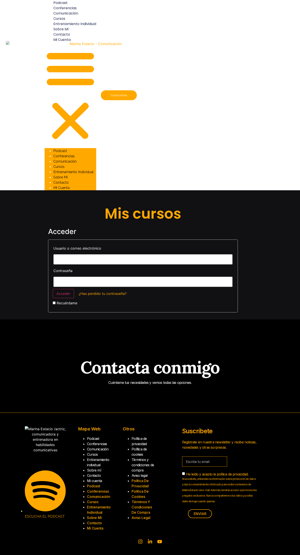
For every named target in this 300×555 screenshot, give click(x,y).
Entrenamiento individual (74, 23)
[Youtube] (159, 541)
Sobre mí (61, 29)
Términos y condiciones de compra (143, 464)
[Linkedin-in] (150, 541)
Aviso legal (139, 475)
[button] (70, 95)
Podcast (60, 151)
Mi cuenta (62, 39)
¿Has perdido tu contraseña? (103, 293)
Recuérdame (66, 303)
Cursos (59, 18)
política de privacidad (232, 474)
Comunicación (65, 13)
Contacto (61, 34)
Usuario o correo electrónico (77, 248)
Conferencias (65, 8)
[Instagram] (140, 541)
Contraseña (62, 270)
